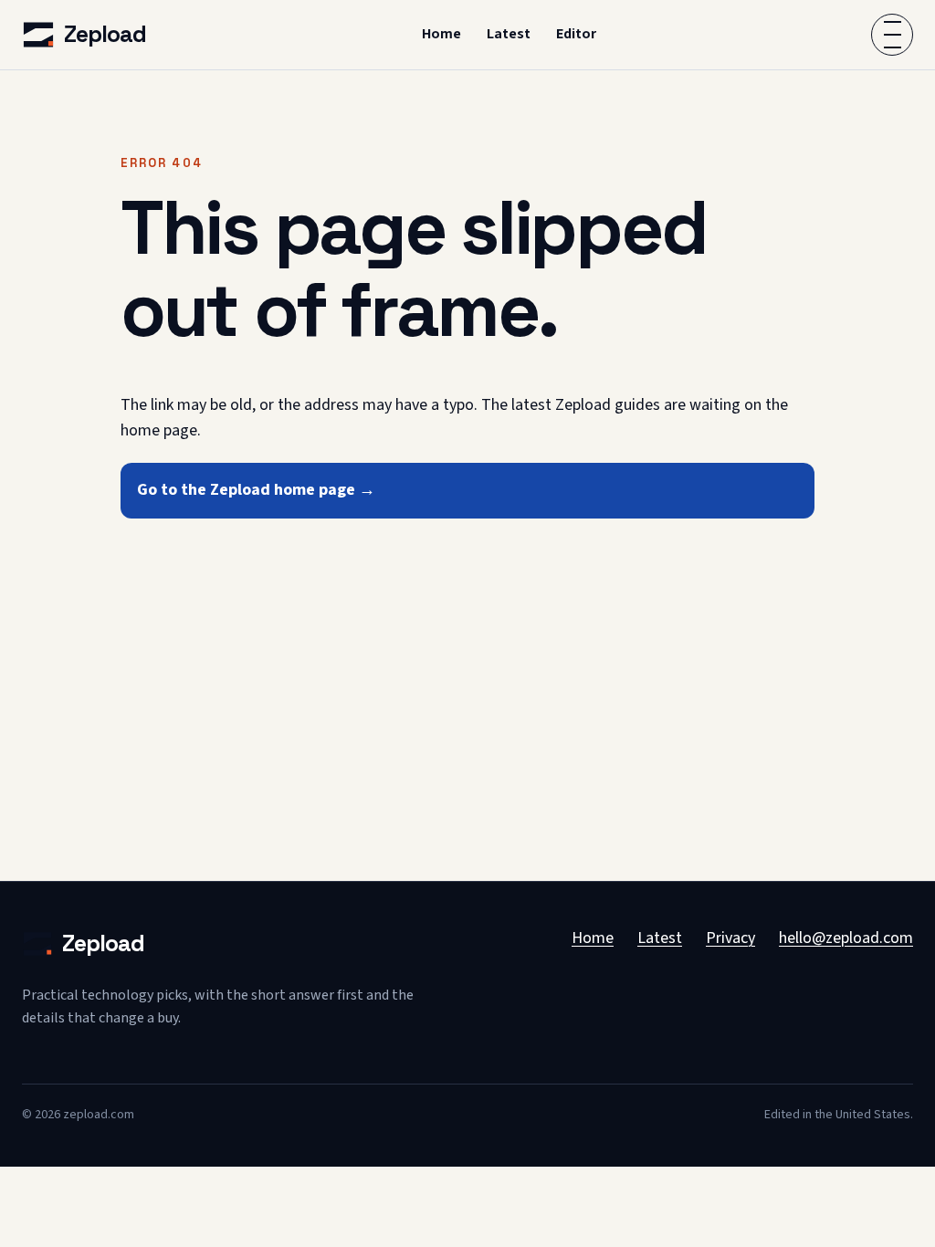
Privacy (730, 938)
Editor (576, 34)
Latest (509, 34)
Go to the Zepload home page (256, 489)
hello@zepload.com (846, 938)
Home (441, 34)
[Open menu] (892, 35)
